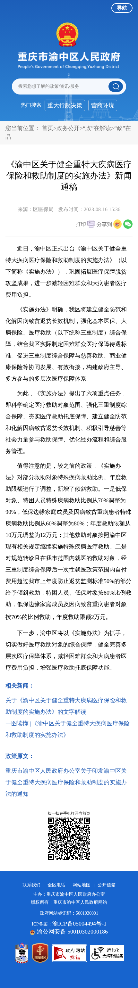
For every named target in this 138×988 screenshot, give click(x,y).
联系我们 (31, 885)
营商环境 (102, 105)
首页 (47, 128)
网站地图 (82, 885)
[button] (85, 225)
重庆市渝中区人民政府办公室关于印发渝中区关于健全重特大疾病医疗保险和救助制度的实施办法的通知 (66, 782)
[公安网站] (21, 953)
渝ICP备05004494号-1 (79, 923)
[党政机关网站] (40, 953)
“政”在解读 (97, 128)
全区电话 (56, 885)
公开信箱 (107, 885)
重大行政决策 (64, 105)
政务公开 (68, 128)
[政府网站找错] (69, 953)
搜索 (115, 86)
